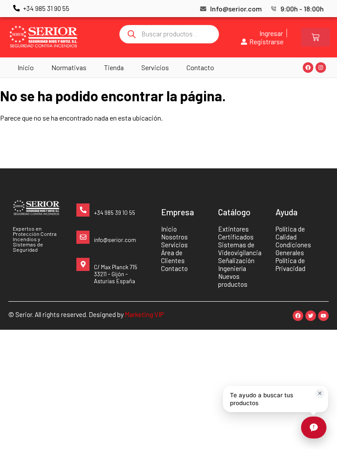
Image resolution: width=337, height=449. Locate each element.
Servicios (155, 67)
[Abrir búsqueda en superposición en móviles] (169, 34)
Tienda (114, 67)
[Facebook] (308, 67)
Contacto (200, 67)
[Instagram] (320, 67)
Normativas (68, 67)
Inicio (26, 67)
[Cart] (315, 37)
